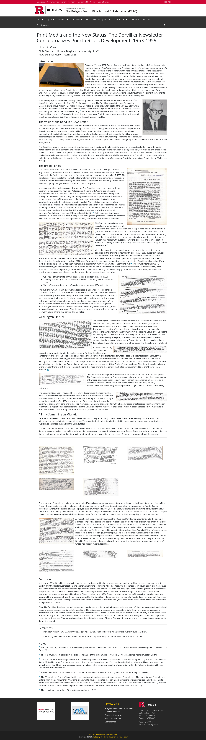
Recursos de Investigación (97, 19)
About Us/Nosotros (113, 715)
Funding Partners (112, 711)
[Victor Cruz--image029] (56, 560)
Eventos (134, 19)
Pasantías (62, 19)
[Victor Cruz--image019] (56, 460)
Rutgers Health (82, 2)
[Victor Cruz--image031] (100, 554)
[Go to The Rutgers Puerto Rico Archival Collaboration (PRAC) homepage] (148, 706)
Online (92, 2)
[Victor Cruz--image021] (100, 454)
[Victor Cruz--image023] (56, 484)
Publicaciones (119, 19)
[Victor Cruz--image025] (100, 486)
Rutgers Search (103, 2)
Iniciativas (76, 19)
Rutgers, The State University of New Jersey (110, 737)
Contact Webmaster (97, 734)
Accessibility (112, 734)
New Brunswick (53, 2)
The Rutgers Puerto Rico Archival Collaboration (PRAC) (101, 11)
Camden (71, 2)
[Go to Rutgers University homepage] (48, 10)
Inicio (39, 19)
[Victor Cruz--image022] (145, 452)
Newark (63, 2)
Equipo (49, 19)
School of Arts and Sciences (76, 9)
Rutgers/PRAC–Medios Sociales (119, 708)
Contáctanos (42, 25)
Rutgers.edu (40, 2)
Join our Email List (113, 718)
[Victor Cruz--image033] (145, 553)
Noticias (146, 19)
